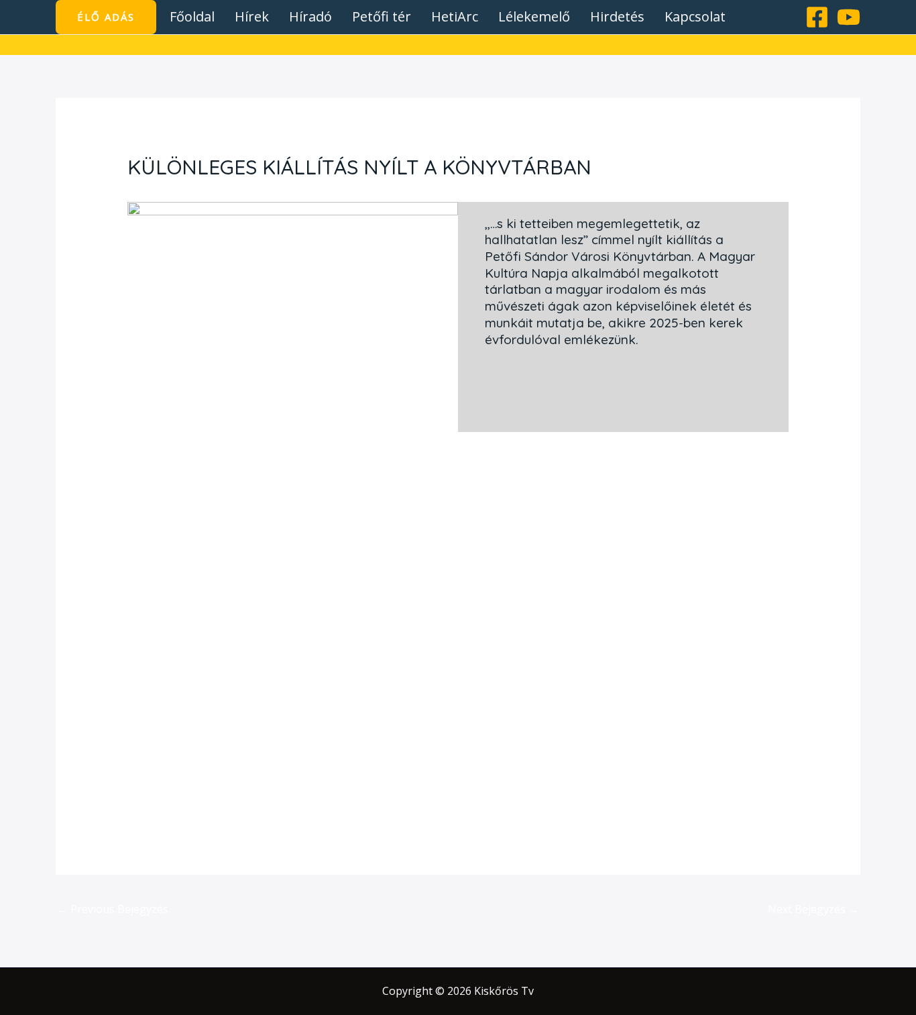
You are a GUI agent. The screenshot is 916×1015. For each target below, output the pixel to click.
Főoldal (192, 16)
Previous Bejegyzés (112, 909)
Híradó (310, 16)
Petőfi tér (381, 16)
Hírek (252, 16)
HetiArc (454, 16)
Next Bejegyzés (813, 909)
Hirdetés (617, 16)
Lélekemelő (534, 16)
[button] (106, 17)
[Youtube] (848, 17)
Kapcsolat (695, 16)
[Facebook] (817, 17)
